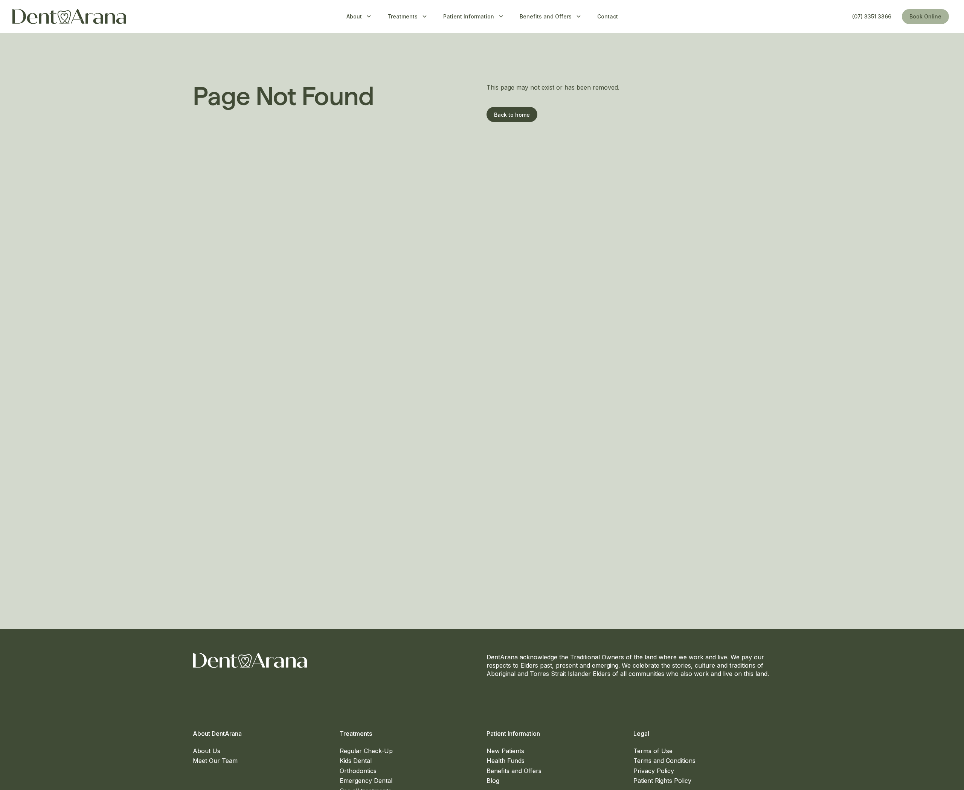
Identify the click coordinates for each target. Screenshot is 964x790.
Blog (493, 780)
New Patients (505, 751)
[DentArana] (69, 16)
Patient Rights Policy (662, 780)
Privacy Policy (653, 771)
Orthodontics (358, 771)
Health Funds (506, 760)
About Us (206, 751)
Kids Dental (356, 760)
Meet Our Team (215, 760)
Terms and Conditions (664, 760)
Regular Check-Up (366, 751)
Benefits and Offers (514, 771)
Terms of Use (653, 751)
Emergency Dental (366, 780)
